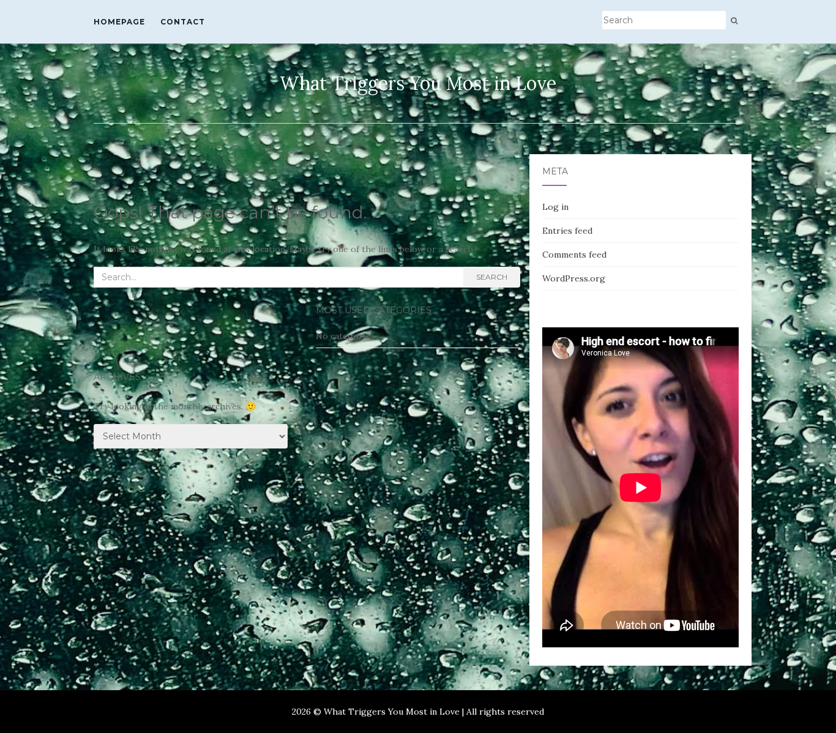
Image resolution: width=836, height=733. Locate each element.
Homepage (119, 21)
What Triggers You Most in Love (418, 83)
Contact (182, 21)
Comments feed (574, 254)
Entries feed (567, 230)
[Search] (734, 21)
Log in (555, 206)
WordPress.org (573, 278)
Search (491, 276)
